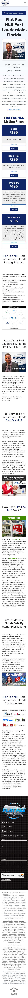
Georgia (13, 924)
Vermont (21, 939)
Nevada (22, 930)
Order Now (14, 148)
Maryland (14, 927)
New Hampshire (6, 932)
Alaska (11, 921)
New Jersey (15, 932)
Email (3, 846)
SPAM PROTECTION (6, 872)
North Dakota (21, 934)
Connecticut (17, 922)
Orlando (21, 892)
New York (5, 934)
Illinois (3, 926)
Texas (12, 939)
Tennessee (7, 939)
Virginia (6, 940)
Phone (2, 853)
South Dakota (22, 937)
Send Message (6, 879)
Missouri (5, 930)
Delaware (23, 922)
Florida (8, 924)
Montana (10, 930)
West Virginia (19, 940)
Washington (12, 940)
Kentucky (23, 926)
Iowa (13, 926)
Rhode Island (5, 937)
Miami (11, 892)
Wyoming (17, 942)
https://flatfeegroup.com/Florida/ (14, 836)
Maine (9, 927)
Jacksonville (5, 892)
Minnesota (13, 929)
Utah (16, 939)
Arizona (16, 921)
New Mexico (22, 932)
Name (3, 839)
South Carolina (14, 937)
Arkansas (21, 921)
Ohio (3, 935)
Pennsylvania (21, 935)
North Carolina (12, 934)
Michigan (7, 929)
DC (4, 924)
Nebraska (16, 930)
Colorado (10, 922)
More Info (14, 144)
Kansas (17, 926)
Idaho (22, 924)
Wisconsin (11, 942)
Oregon (15, 935)
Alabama (5, 921)
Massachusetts (22, 927)
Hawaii (18, 924)
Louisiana (4, 927)
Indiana (9, 926)
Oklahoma (8, 935)
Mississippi (20, 929)
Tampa (16, 892)
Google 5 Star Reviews (14, 109)
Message (4, 859)
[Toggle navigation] (25, 3)
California (4, 922)
